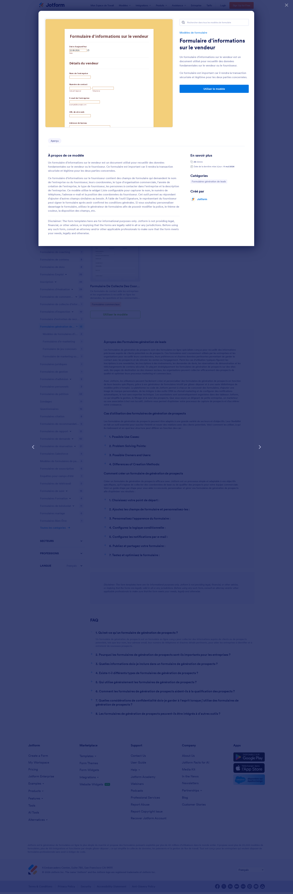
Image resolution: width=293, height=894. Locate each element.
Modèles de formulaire (193, 32)
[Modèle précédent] (33, 447)
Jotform (202, 199)
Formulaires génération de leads (209, 181)
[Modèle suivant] (259, 447)
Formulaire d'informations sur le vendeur (212, 44)
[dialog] (146, 447)
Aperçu (55, 140)
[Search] (183, 22)
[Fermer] (286, 5)
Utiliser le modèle (214, 88)
